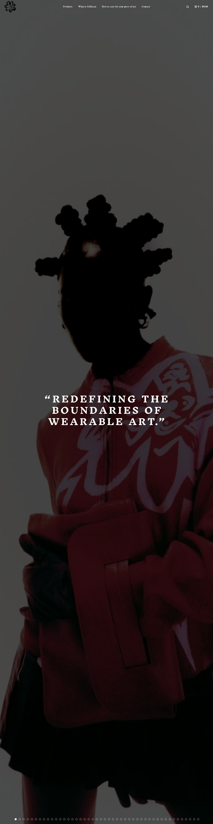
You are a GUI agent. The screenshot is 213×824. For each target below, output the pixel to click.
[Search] (187, 6)
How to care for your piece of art (119, 7)
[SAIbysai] (12, 7)
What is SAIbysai (87, 7)
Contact (146, 7)
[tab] (16, 819)
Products (67, 7)
